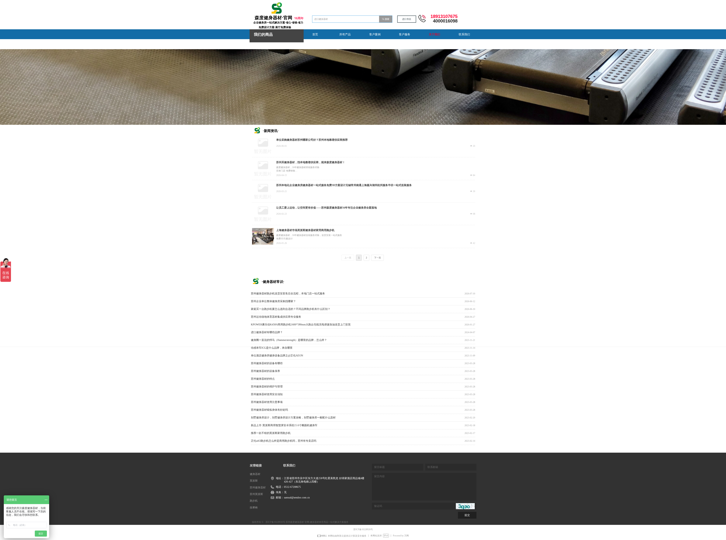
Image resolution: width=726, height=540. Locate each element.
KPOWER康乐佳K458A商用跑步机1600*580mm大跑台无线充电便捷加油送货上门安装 (301, 324)
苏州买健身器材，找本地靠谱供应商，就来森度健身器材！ (310, 162)
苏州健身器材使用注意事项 (267, 402)
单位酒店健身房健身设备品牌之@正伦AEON (277, 355)
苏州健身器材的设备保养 (265, 371)
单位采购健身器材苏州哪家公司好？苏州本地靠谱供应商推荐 (312, 139)
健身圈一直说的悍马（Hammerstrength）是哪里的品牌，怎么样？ (289, 340)
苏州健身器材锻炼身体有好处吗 (269, 409)
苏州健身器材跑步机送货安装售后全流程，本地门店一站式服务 (288, 293)
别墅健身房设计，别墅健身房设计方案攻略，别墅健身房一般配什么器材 (293, 417)
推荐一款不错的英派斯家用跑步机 (271, 433)
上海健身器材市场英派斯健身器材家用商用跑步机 (305, 230)
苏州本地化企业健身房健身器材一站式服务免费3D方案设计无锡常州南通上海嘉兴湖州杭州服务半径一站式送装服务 (344, 185)
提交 (467, 515)
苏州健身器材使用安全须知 (267, 394)
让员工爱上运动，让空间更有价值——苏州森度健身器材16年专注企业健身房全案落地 (326, 207)
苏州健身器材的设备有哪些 (267, 363)
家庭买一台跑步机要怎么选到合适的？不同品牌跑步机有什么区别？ (290, 309)
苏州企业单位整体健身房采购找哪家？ (273, 301)
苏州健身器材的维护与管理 (267, 386)
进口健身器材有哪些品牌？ (267, 332)
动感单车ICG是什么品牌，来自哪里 (271, 347)
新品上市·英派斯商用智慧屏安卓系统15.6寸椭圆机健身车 (284, 425)
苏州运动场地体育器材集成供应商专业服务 (276, 316)
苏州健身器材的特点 (263, 378)
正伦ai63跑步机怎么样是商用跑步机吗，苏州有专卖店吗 (283, 440)
